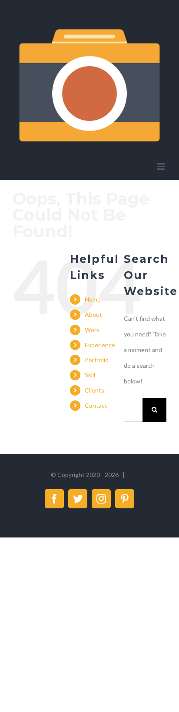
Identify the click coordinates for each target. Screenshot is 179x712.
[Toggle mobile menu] (161, 166)
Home (93, 299)
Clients (94, 390)
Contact (96, 405)
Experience (100, 345)
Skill (90, 375)
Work (92, 329)
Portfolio (97, 359)
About (93, 314)
